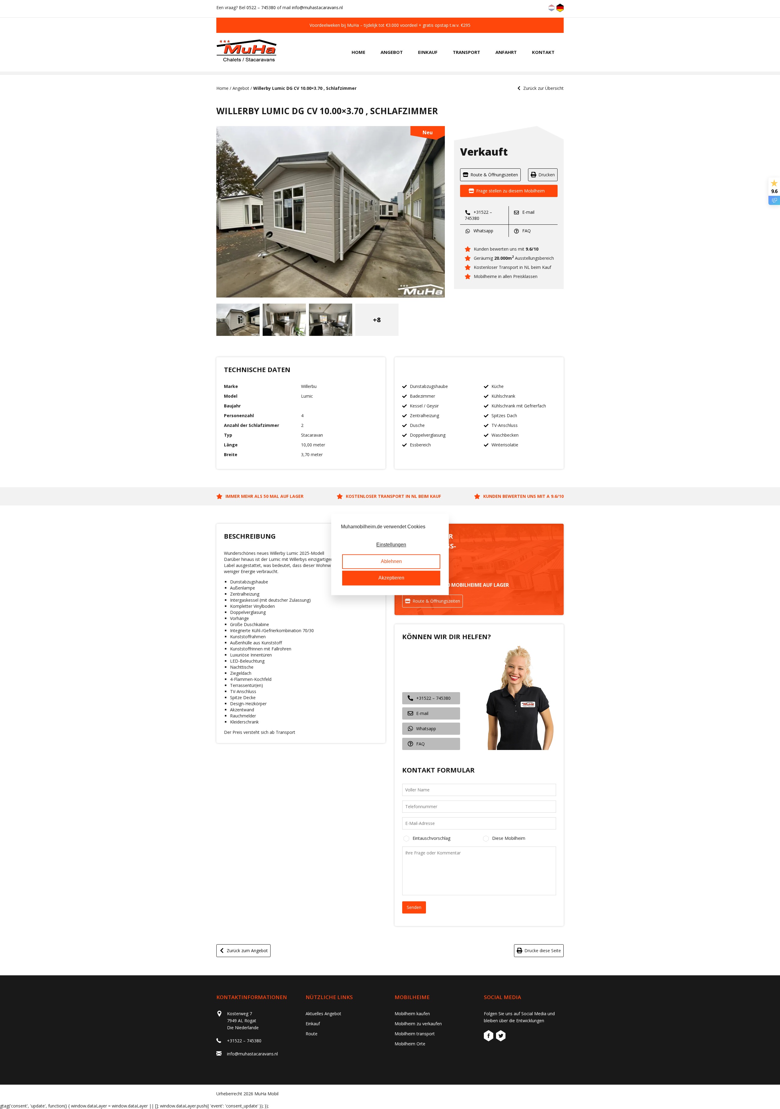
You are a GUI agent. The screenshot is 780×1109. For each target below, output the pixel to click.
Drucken (546, 175)
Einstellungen (391, 544)
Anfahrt (506, 52)
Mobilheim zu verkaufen (418, 1023)
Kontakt (543, 52)
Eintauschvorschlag (431, 838)
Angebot (392, 52)
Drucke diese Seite (542, 950)
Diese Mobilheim (508, 838)
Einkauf (428, 52)
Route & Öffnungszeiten (494, 175)
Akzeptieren (391, 578)
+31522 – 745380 (478, 215)
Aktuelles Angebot (323, 1013)
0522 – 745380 (261, 7)
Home (358, 52)
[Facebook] (489, 1036)
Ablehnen (391, 561)
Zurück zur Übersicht (543, 88)
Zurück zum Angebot (247, 950)
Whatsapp (482, 231)
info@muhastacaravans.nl (317, 7)
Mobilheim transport (415, 1034)
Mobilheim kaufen (412, 1013)
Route (311, 1034)
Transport (466, 52)
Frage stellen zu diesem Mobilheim (510, 191)
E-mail (527, 212)
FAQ (526, 231)
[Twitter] (500, 1036)
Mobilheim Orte (410, 1044)
